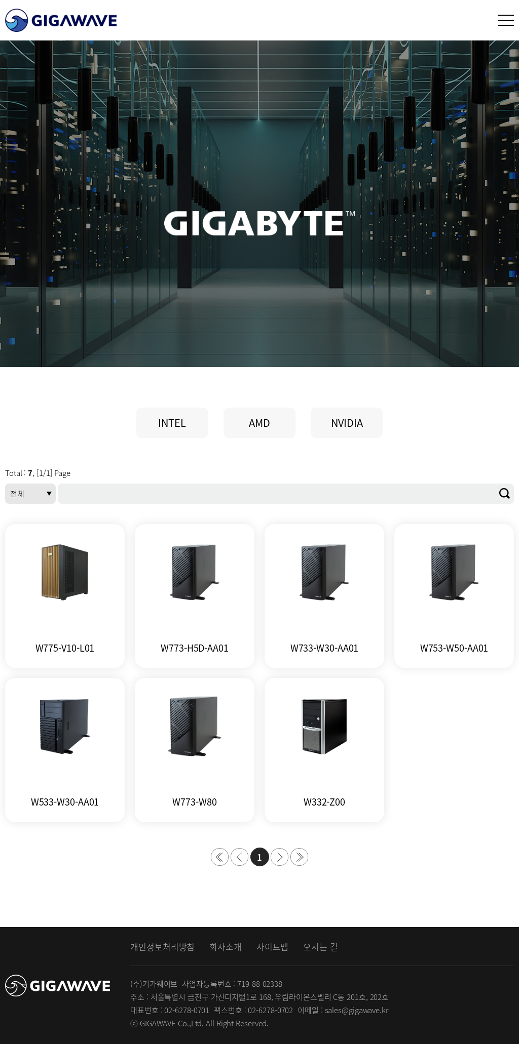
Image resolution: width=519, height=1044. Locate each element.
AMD (259, 422)
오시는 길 (320, 946)
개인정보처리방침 (162, 946)
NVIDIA (347, 422)
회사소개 (225, 946)
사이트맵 (272, 946)
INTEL (172, 422)
